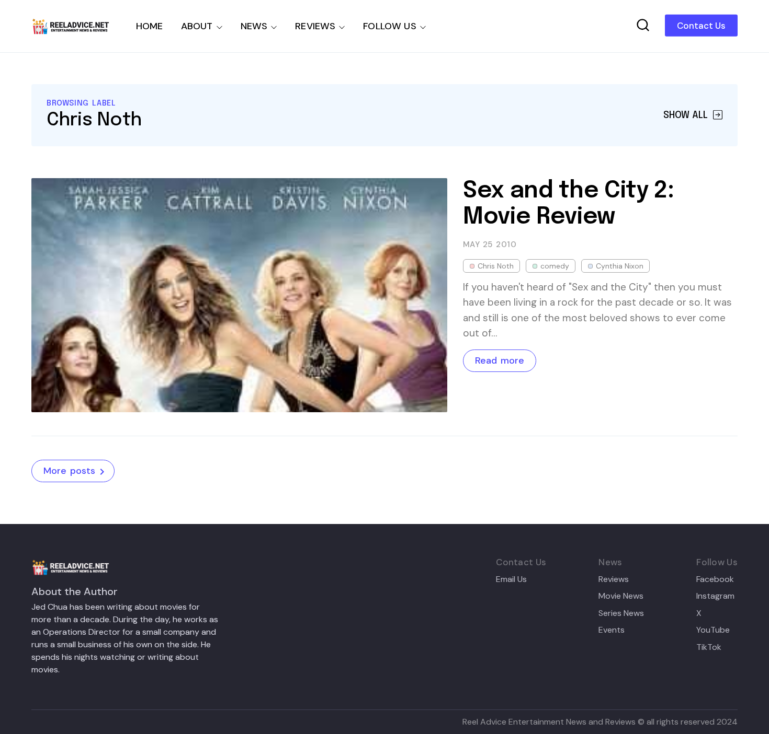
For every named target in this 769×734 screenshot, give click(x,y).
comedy (554, 266)
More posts (69, 470)
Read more (499, 360)
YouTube (713, 630)
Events (611, 630)
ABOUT (197, 26)
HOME (149, 26)
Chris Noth (496, 266)
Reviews (613, 579)
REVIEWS (315, 26)
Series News (621, 613)
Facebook (715, 579)
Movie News (620, 596)
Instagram (715, 596)
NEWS (254, 26)
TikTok (708, 647)
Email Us (511, 579)
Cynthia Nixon (619, 266)
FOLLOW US (389, 26)
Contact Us (701, 25)
